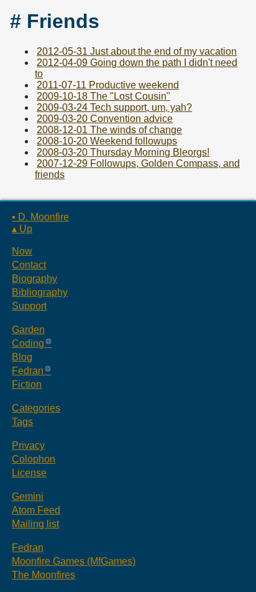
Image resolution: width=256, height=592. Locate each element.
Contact (29, 265)
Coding (28, 343)
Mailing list (35, 524)
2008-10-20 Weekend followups (107, 141)
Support (29, 306)
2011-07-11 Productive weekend (108, 85)
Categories (36, 408)
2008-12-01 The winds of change (109, 130)
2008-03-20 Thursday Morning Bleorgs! (123, 152)
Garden (28, 329)
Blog (22, 357)
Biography (34, 278)
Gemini (27, 496)
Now (22, 251)
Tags (22, 421)
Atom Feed (36, 510)
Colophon (33, 459)
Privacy (28, 445)
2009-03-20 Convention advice (105, 118)
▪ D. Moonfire (40, 217)
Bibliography (40, 292)
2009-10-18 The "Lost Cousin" (103, 96)
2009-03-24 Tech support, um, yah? (114, 107)
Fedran (27, 370)
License (29, 472)
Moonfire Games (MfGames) (73, 561)
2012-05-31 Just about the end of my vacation (137, 51)
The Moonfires (43, 575)
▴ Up (22, 228)
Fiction (27, 384)
